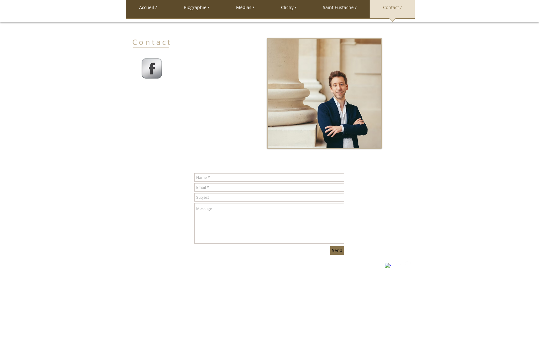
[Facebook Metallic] (152, 68)
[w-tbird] (398, 263)
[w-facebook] (388, 266)
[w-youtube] (408, 263)
